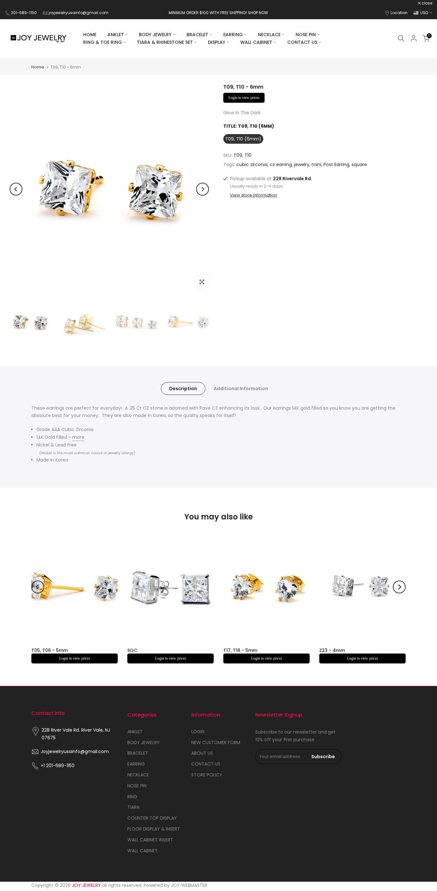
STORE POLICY (206, 775)
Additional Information (241, 388)
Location (399, 12)
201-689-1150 (24, 12)
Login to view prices (243, 97)
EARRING (233, 34)
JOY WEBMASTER (189, 885)
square (359, 165)
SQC (132, 650)
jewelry (301, 165)
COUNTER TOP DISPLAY (152, 818)
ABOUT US (202, 753)
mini (316, 165)
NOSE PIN (306, 34)
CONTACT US (302, 42)
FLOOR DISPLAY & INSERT (153, 829)
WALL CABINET (256, 42)
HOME (89, 34)
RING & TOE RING (102, 42)
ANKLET (115, 34)
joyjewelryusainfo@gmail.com (78, 12)
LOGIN (197, 731)
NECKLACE (269, 34)
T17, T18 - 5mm (240, 650)
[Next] (202, 189)
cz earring (281, 165)
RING (132, 796)
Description (183, 388)
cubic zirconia (251, 165)
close (13, 3)
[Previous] (16, 189)
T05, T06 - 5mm (49, 650)
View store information (253, 195)
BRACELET (197, 34)
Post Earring (336, 165)
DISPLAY (216, 42)
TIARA (133, 807)
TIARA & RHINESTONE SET (165, 42)
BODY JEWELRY (155, 34)
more (78, 437)
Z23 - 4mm (332, 650)
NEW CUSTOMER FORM (215, 742)
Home (37, 67)
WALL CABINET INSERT (150, 840)
